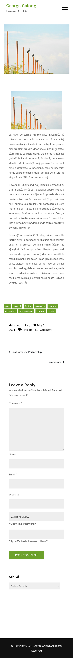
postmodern (26, 310)
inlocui (17, 306)
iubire (28, 306)
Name (13, 454)
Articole (27, 329)
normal (52, 306)
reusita (40, 310)
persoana (10, 310)
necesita (40, 306)
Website (14, 494)
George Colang (21, 5)
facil (7, 306)
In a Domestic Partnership (27, 351)
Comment (45, 329)
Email (13, 474)
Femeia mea (54, 361)
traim (51, 310)
